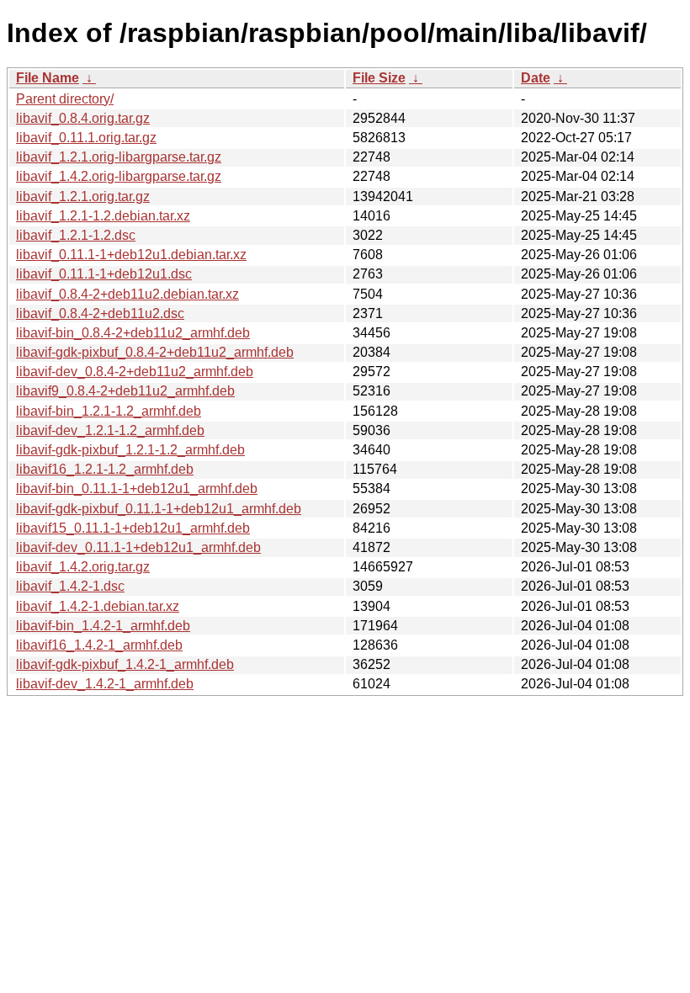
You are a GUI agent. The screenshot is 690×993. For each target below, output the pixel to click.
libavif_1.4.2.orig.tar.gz (83, 567)
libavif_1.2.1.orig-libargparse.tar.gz (118, 157)
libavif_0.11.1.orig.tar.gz (86, 137)
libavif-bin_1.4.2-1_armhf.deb (103, 626)
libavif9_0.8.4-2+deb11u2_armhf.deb (125, 391)
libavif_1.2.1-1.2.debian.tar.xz (103, 216)
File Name (47, 78)
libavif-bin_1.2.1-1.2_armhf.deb (108, 411)
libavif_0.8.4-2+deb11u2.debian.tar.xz (127, 294)
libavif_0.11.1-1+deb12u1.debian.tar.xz (131, 254)
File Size (379, 78)
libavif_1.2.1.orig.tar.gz (83, 196)
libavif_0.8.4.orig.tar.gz (83, 118)
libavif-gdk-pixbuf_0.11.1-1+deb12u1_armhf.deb (158, 509)
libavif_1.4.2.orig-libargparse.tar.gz (118, 176)
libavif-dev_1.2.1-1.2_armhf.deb (110, 430)
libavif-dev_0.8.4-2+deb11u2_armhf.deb (134, 371)
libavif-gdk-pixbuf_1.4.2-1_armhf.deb (125, 664)
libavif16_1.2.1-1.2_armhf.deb (105, 469)
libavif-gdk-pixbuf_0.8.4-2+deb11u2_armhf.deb (155, 352)
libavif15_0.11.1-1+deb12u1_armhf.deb (133, 528)
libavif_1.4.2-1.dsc (70, 586)
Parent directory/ (65, 99)
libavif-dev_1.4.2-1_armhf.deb (105, 684)
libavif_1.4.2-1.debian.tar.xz (97, 606)
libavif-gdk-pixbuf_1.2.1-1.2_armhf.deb (130, 450)
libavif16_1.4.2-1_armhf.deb (99, 645)
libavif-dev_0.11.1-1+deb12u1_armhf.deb (138, 547)
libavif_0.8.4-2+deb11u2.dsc (100, 313)
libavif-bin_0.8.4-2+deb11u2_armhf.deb (133, 333)
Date (535, 78)
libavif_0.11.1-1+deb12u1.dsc (104, 274)
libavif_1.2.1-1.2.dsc (75, 235)
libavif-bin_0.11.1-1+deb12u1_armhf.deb (136, 488)
